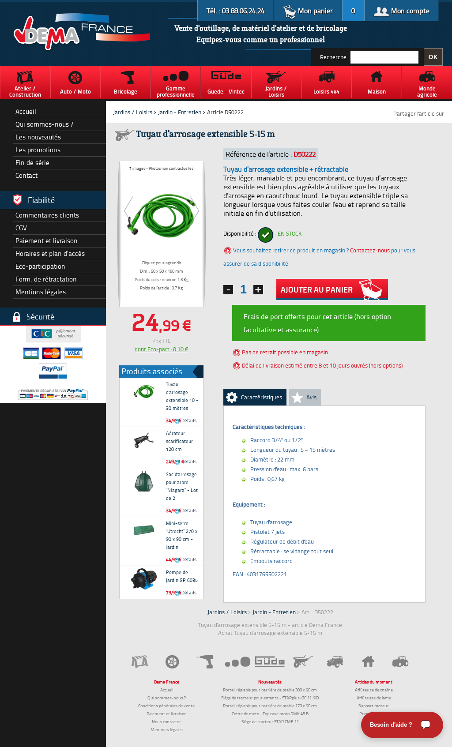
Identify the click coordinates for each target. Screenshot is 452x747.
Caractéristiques (261, 397)
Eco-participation (40, 266)
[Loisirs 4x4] (335, 662)
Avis (311, 397)
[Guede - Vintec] (270, 661)
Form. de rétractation (46, 279)
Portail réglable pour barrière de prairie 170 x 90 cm (270, 705)
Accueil (25, 111)
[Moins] (228, 289)
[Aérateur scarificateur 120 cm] (144, 440)
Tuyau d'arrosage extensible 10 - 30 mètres (182, 396)
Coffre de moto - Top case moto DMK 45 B (270, 713)
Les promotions (37, 149)
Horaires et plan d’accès (50, 253)
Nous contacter (166, 721)
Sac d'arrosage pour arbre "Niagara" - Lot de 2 (182, 486)
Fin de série (32, 162)
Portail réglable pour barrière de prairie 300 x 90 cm (270, 690)
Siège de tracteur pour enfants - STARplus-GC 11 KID (270, 697)
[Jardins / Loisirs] (302, 661)
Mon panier (314, 10)
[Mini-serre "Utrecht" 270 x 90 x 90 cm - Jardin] (144, 530)
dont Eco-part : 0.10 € (161, 349)
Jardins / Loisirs (132, 112)
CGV (21, 228)
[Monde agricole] (400, 661)
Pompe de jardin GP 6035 (182, 576)
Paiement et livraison (46, 240)
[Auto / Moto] (172, 661)
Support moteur (373, 705)
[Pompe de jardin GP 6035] (144, 579)
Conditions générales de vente (166, 705)
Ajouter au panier (317, 289)
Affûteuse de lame (374, 697)
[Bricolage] (205, 661)
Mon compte (409, 10)
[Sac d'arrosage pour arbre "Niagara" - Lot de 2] (144, 481)
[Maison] (367, 661)
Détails (188, 420)
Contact (26, 175)
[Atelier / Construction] (140, 661)
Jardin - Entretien (180, 112)
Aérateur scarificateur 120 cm (179, 441)
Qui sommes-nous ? (44, 124)
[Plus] (258, 289)
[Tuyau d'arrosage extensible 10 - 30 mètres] (144, 391)
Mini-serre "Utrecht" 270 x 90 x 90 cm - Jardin (181, 535)
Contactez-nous (370, 250)
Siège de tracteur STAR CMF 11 (270, 721)
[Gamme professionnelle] (237, 661)
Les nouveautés (38, 137)
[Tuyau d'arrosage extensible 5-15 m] (161, 214)
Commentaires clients (47, 215)
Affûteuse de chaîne (374, 690)
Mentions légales (40, 292)
